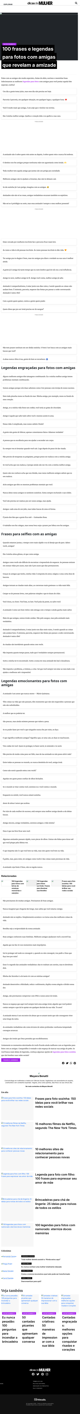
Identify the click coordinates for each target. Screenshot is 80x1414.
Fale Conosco (37, 1388)
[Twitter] (37, 1374)
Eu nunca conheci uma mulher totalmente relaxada (41, 1267)
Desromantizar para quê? (31, 1281)
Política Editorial (39, 1383)
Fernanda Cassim (28, 1256)
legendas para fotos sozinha (64, 1052)
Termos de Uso (38, 1381)
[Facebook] (33, 1374)
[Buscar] (76, 3)
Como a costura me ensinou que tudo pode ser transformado (45, 1274)
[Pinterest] (42, 1374)
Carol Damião (26, 1278)
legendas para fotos (31, 81)
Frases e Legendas (10, 1060)
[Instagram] (47, 1374)
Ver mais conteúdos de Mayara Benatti (39, 1086)
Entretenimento (9, 44)
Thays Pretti (26, 1263)
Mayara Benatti (39, 1076)
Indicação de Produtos (41, 1386)
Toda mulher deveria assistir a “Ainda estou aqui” (41, 1259)
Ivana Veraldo (27, 1270)
